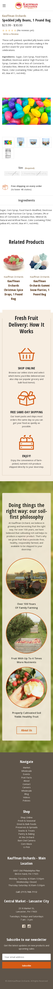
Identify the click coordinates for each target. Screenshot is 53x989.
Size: (26, 168)
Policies (26, 800)
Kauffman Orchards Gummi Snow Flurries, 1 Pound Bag (40, 287)
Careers (27, 787)
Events (26, 774)
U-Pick (26, 847)
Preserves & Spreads (27, 827)
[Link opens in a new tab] (23, 926)
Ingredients (26, 200)
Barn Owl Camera (26, 840)
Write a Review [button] (11, 33)
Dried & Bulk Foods (26, 824)
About (27, 780)
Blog (26, 793)
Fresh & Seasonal (26, 820)
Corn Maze (26, 843)
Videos (26, 797)
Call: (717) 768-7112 (26, 891)
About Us (26, 730)
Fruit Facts (26, 777)
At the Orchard (26, 837)
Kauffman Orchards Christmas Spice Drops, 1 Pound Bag (13, 290)
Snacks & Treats (26, 830)
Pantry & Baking (26, 833)
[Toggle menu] (4, 5)
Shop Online (27, 817)
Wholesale (26, 770)
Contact (26, 784)
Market (26, 767)
